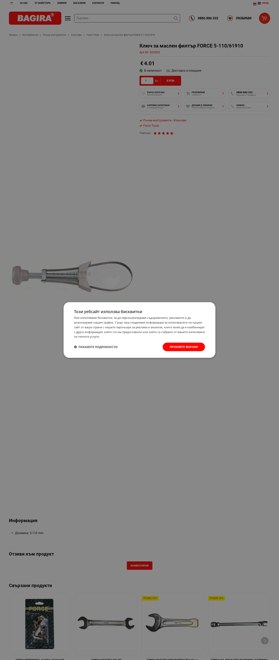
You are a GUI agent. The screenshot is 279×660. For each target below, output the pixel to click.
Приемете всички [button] (184, 347)
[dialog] (139, 330)
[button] (95, 347)
